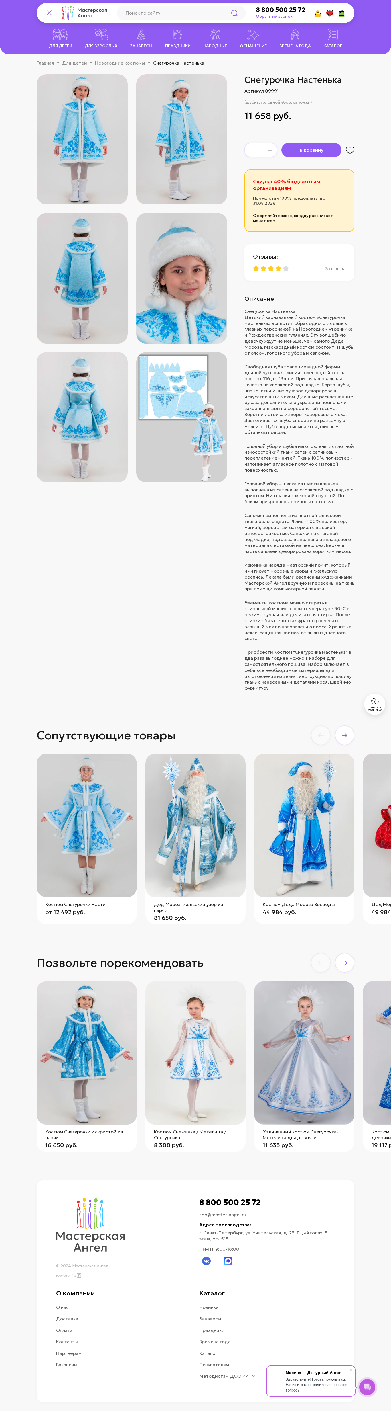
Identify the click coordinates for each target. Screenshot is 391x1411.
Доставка (67, 1319)
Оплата (64, 1330)
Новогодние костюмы (120, 63)
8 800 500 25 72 (280, 10)
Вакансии (66, 1364)
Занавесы (210, 1319)
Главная (45, 63)
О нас (62, 1307)
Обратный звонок (274, 16)
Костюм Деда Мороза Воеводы (299, 904)
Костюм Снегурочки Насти (75, 904)
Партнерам (69, 1353)
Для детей (74, 63)
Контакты (67, 1341)
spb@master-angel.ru (222, 1214)
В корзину (311, 150)
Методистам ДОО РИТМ (227, 1376)
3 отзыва (335, 268)
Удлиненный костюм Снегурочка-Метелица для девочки (300, 1134)
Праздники (211, 1330)
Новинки (209, 1307)
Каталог (208, 1353)
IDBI (76, 1275)
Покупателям (214, 1364)
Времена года (215, 1341)
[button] (320, 735)
